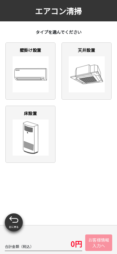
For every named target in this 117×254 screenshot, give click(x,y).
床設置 (30, 113)
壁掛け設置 (30, 50)
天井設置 (86, 50)
